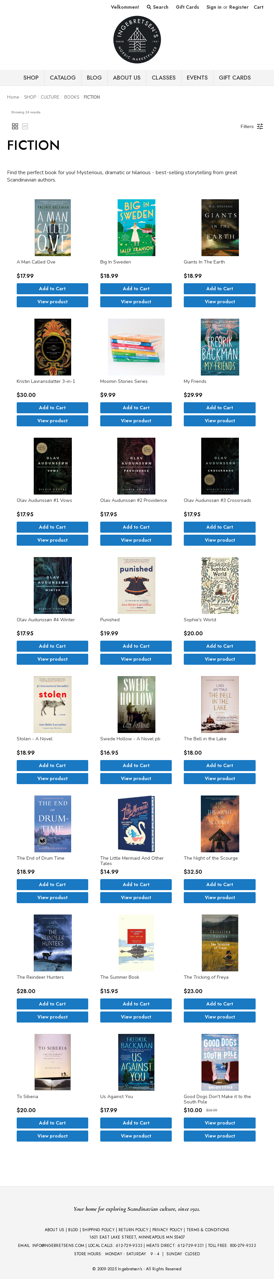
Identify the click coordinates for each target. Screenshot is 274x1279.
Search (160, 7)
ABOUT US (54, 1230)
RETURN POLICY (133, 1230)
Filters (247, 126)
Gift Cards (187, 7)
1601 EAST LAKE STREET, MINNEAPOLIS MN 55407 (137, 1237)
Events (197, 78)
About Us (127, 78)
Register (239, 7)
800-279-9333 (243, 1246)
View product (52, 301)
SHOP (31, 78)
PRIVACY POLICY (167, 1230)
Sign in (214, 7)
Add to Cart (52, 288)
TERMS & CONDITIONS (208, 1230)
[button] (15, 126)
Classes (164, 78)
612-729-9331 (190, 1246)
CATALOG (63, 78)
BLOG (94, 78)
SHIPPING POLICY (98, 1230)
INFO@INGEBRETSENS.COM (58, 1246)
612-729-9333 (129, 1246)
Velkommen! (125, 7)
